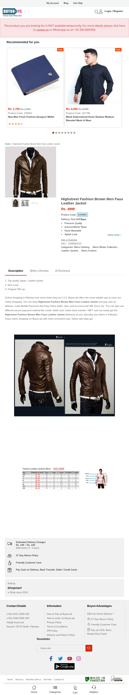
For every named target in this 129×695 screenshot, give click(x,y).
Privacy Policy (54, 622)
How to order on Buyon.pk (61, 618)
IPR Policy (52, 630)
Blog (66, 3)
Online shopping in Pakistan (20, 297)
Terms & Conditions (57, 626)
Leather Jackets (69, 250)
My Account (53, 3)
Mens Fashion (89, 250)
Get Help (78, 3)
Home (8, 144)
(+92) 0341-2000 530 (18, 614)
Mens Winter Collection (105, 247)
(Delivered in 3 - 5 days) (27, 548)
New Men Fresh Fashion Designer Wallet (31, 116)
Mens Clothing (81, 247)
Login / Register (114, 11)
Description (15, 270)
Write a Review (39, 270)
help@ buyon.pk (15, 622)
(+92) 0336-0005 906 (18, 618)
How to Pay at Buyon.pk (59, 614)
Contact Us (59, 679)
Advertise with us (33, 679)
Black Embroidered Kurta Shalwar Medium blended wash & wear (90, 118)
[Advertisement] (92, 171)
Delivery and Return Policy (61, 635)
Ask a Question (69, 239)
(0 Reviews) (62, 270)
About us (19, 679)
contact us (43, 29)
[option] (30, 172)
